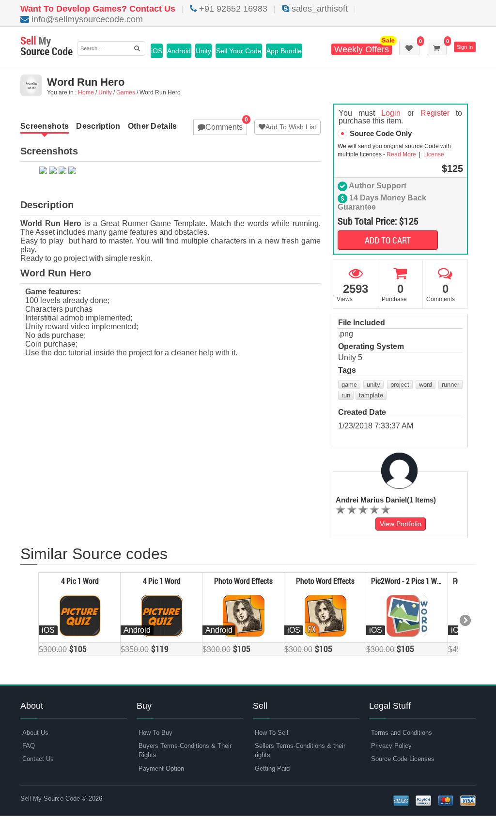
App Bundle (284, 51)
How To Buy (155, 732)
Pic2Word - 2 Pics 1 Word (409, 581)
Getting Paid (272, 768)
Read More (402, 154)
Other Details (152, 126)
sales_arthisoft (318, 9)
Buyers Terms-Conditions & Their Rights (185, 750)
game (349, 384)
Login (391, 113)
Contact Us (38, 758)
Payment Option (161, 768)
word (425, 384)
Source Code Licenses (402, 758)
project (399, 384)
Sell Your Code (239, 51)
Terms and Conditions (401, 732)
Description (98, 126)
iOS (156, 51)
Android (179, 51)
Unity (203, 51)
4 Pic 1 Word (80, 581)
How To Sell (271, 732)
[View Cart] (436, 48)
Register (435, 113)
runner (450, 384)
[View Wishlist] (409, 48)
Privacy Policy (391, 745)
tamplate (371, 395)
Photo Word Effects (243, 581)
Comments (224, 127)
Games (125, 92)
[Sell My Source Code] (46, 46)
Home (86, 92)
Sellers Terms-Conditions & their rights (300, 750)
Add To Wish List (290, 127)
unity (373, 384)
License (433, 154)
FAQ (28, 745)
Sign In (465, 47)
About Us (35, 732)
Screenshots (44, 126)
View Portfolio (400, 524)
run (345, 395)
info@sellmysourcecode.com (86, 19)
